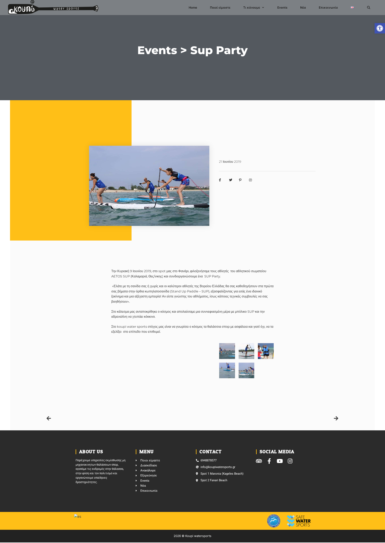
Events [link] (282, 7)
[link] (380, 28)
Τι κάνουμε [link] (251, 7)
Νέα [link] (303, 7)
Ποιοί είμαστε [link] (220, 7)
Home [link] (193, 7)
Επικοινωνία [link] (328, 7)
